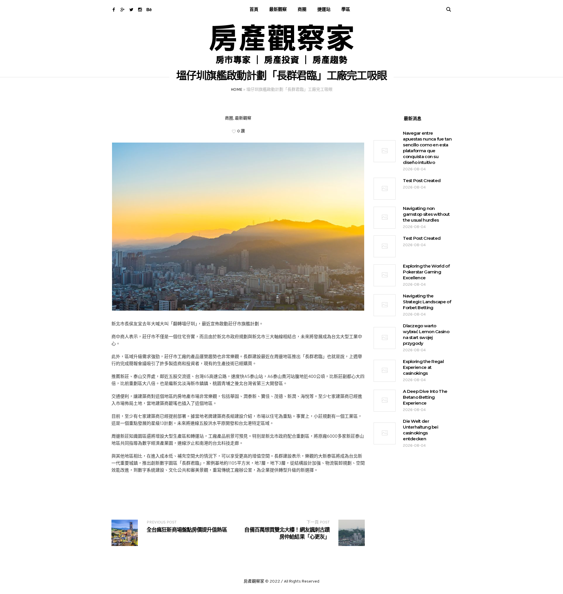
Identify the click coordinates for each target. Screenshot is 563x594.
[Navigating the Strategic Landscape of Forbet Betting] (385, 305)
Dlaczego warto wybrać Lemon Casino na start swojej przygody (426, 334)
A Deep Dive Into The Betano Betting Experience (425, 397)
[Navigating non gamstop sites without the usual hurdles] (385, 218)
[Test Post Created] (385, 189)
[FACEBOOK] (113, 9)
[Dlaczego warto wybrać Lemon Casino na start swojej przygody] (385, 338)
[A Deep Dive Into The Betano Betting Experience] (385, 401)
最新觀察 (243, 118)
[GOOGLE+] (122, 9)
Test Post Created (421, 180)
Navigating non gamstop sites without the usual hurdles (426, 214)
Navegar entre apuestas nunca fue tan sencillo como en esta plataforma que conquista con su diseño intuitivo (427, 147)
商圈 (229, 118)
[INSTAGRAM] (140, 9)
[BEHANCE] (149, 9)
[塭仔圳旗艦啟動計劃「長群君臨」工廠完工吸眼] (238, 227)
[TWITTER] (131, 9)
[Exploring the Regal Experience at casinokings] (385, 371)
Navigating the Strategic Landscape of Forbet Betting (427, 301)
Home (236, 89)
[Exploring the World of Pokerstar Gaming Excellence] (385, 275)
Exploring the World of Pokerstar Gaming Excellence (426, 271)
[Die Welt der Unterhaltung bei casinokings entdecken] (385, 433)
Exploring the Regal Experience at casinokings (423, 367)
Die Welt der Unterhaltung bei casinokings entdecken (420, 429)
